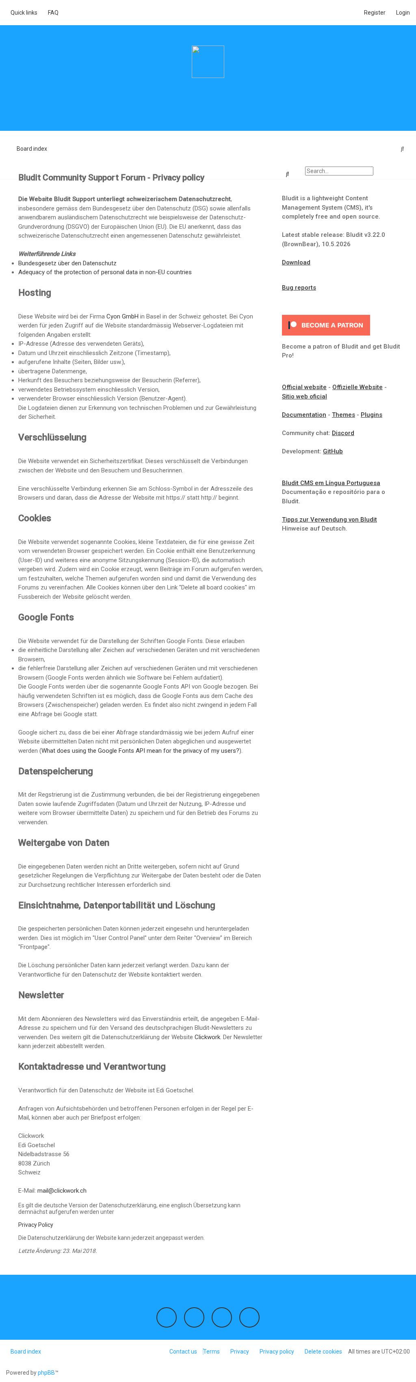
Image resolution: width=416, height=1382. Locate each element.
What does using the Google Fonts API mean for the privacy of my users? (140, 750)
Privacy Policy (35, 1225)
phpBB (46, 1372)
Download (296, 262)
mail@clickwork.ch (62, 1190)
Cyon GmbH (122, 316)
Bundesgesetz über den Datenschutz (67, 263)
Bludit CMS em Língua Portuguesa (331, 483)
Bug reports (299, 287)
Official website (304, 387)
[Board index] (208, 61)
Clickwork (207, 1037)
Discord (343, 433)
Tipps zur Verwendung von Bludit (329, 519)
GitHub (333, 451)
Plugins (371, 414)
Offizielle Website (357, 387)
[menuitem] (50, 12)
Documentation (304, 414)
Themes (343, 414)
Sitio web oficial (304, 396)
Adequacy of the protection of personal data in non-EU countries (105, 272)
